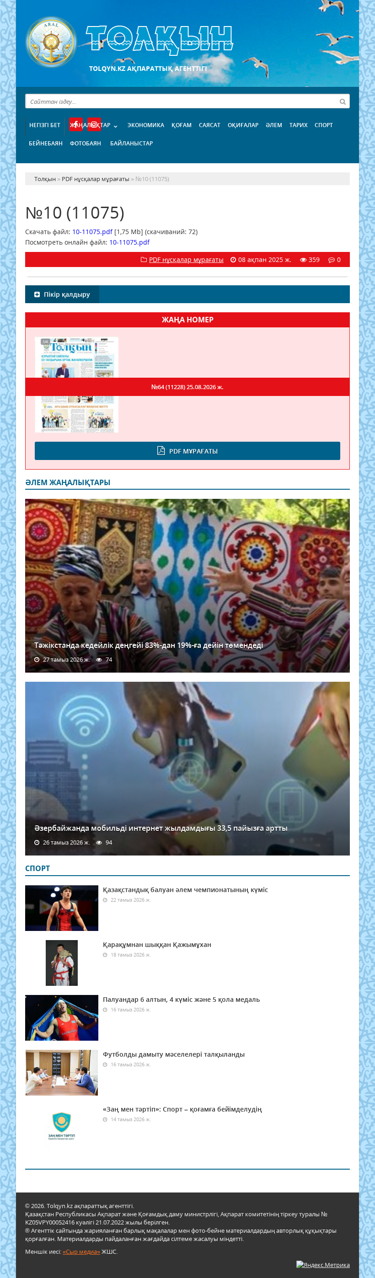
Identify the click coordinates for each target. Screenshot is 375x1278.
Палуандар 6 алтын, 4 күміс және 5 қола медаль (181, 999)
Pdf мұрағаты (193, 451)
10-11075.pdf (92, 231)
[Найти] (342, 101)
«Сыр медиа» (81, 1251)
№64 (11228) (187, 387)
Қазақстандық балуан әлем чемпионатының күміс (185, 889)
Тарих (298, 125)
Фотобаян (85, 143)
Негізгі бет (44, 125)
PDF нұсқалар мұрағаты (186, 259)
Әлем (274, 125)
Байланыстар (131, 143)
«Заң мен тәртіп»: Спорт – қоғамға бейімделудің (182, 1109)
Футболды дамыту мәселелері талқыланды (174, 1054)
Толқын (187, 42)
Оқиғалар (243, 125)
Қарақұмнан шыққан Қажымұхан (157, 944)
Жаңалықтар (90, 125)
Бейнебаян (46, 143)
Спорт (324, 125)
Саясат (209, 125)
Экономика (146, 125)
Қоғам (181, 125)
